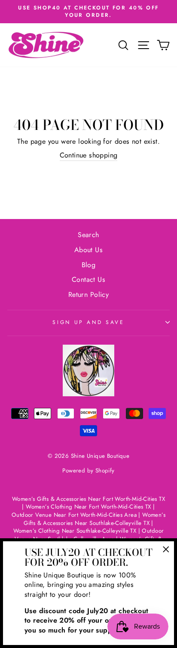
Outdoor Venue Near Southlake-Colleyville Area (89, 535)
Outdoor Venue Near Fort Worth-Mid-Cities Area (74, 515)
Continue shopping (89, 155)
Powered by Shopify (88, 470)
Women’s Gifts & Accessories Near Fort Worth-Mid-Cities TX (88, 499)
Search (88, 235)
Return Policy (88, 294)
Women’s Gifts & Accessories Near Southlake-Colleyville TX (94, 519)
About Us (88, 250)
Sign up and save (88, 322)
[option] (88, 11)
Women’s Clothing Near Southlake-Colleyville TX (75, 531)
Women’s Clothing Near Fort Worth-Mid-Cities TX (88, 507)
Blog (89, 265)
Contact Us (88, 279)
